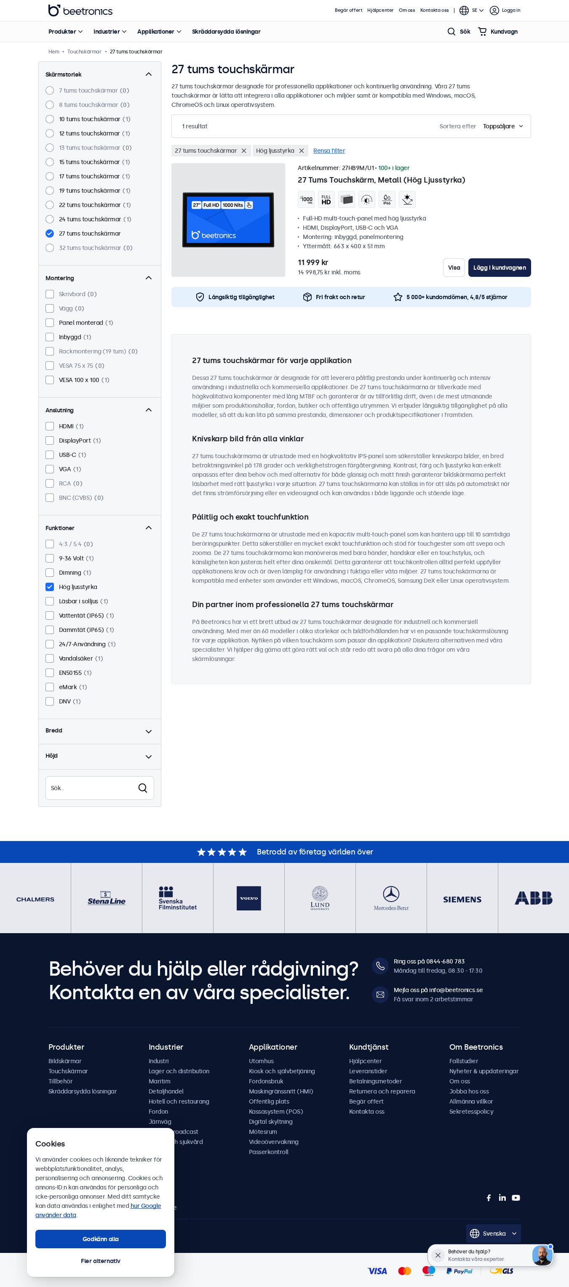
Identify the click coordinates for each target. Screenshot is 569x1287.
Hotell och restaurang (179, 1101)
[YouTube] (516, 1198)
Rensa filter (329, 151)
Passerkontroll (269, 1152)
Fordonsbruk (266, 1081)
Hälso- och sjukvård (176, 1142)
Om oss (407, 10)
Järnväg (160, 1122)
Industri (159, 1061)
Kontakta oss (434, 10)
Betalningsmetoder (375, 1081)
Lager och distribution (179, 1071)
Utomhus (261, 1061)
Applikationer (155, 31)
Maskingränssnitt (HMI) (281, 1091)
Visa (454, 268)
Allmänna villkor (471, 1101)
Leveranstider (368, 1071)
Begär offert (348, 10)
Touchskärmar (68, 1071)
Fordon (158, 1112)
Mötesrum (263, 1132)
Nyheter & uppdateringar (484, 1071)
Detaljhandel (166, 1091)
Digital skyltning (271, 1122)
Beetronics (80, 10)
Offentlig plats (269, 1101)
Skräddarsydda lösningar (226, 31)
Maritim (160, 1081)
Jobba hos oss (469, 1091)
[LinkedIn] (502, 1198)
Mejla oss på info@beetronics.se (438, 990)
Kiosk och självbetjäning (282, 1071)
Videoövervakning (274, 1142)
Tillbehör (60, 1081)
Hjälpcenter (380, 10)
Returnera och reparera (382, 1091)
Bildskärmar (65, 1061)
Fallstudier (463, 1061)
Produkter (62, 31)
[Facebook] (489, 1198)
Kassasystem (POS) (276, 1112)
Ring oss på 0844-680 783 (429, 961)
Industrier (106, 31)
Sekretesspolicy (471, 1112)
